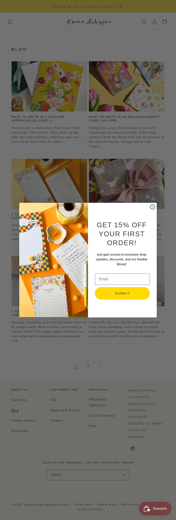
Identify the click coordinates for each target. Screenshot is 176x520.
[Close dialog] (152, 207)
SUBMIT (122, 293)
